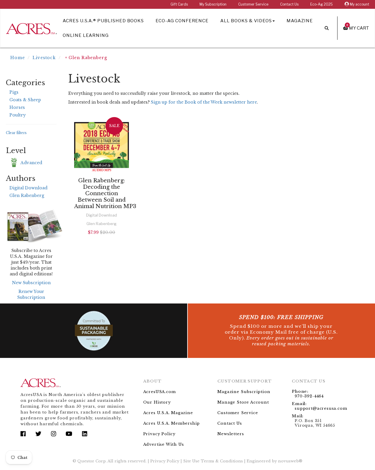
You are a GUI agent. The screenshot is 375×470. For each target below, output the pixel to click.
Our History (157, 402)
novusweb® (290, 461)
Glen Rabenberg (26, 195)
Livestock (44, 57)
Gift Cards (179, 4)
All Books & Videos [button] (246, 20)
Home (17, 57)
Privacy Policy (159, 433)
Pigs (13, 92)
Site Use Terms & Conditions (213, 461)
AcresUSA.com (159, 391)
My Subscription (213, 4)
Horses (17, 107)
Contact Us (289, 4)
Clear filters (16, 133)
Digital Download (28, 188)
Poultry (17, 115)
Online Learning (86, 35)
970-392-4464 (309, 396)
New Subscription (31, 282)
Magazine (300, 20)
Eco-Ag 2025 (321, 4)
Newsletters (230, 433)
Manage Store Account (243, 402)
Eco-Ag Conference (182, 20)
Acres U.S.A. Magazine (168, 412)
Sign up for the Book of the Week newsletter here (204, 102)
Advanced (31, 162)
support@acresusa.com (321, 408)
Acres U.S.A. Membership (171, 423)
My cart (358, 28)
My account (359, 4)
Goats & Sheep (25, 99)
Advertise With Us (163, 444)
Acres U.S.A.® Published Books (103, 20)
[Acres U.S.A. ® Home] (31, 27)
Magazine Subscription (243, 391)
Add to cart (101, 248)
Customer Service (253, 4)
